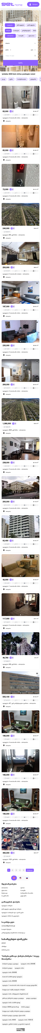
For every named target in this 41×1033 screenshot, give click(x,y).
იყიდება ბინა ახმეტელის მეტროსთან (15, 994)
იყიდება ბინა (19, 968)
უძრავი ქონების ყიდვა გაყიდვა (13, 998)
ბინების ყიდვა (7, 968)
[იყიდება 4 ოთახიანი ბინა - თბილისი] (20, 370)
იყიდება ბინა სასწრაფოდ (11, 1002)
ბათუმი (21, 35)
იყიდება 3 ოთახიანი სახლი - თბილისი (16, 625)
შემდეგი (30, 870)
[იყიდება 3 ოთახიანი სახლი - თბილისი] (20, 604)
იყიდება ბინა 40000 (9, 1020)
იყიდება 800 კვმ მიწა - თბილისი (14, 235)
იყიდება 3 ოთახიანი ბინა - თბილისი (15, 469)
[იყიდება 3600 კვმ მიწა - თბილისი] (20, 409)
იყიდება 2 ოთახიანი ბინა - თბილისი (15, 118)
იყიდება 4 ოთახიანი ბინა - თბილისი (15, 391)
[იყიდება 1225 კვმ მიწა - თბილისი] (20, 838)
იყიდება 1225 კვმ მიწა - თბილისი (14, 859)
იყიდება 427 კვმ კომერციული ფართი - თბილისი (19, 703)
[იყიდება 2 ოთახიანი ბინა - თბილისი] (20, 97)
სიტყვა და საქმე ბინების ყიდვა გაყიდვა (16, 1011)
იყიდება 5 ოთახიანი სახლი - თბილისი (16, 274)
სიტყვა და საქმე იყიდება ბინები (13, 989)
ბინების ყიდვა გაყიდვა (10, 964)
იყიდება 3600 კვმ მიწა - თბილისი (14, 430)
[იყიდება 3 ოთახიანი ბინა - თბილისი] (20, 448)
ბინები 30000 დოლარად (10, 1007)
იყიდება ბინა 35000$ (9, 972)
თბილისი (10, 35)
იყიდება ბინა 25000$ (28, 964)
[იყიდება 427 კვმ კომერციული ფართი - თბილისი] (20, 682)
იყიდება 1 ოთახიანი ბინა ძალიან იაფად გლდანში (19, 985)
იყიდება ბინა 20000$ (9, 981)
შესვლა (35, 4)
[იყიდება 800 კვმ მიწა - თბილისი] (20, 214)
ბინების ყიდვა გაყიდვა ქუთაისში (13, 1015)
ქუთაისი (31, 35)
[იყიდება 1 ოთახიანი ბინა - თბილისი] (20, 565)
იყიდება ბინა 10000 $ (25, 1020)
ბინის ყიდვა (25, 1007)
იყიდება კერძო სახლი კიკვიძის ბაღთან (16, 1024)
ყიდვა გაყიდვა (31, 998)
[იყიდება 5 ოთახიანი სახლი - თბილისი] (20, 253)
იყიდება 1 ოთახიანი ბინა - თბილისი (15, 586)
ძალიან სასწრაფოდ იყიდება (12, 976)
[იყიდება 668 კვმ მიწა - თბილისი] (20, 643)
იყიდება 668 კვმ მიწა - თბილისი (14, 664)
